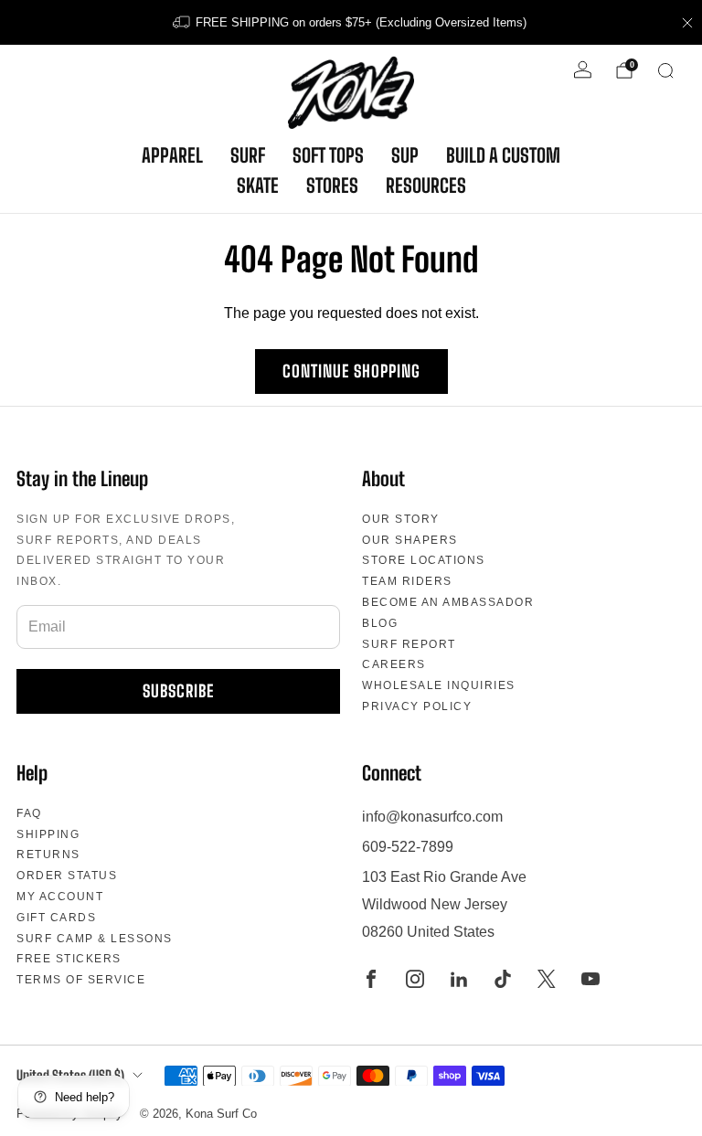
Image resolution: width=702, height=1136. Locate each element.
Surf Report (409, 644)
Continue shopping (351, 371)
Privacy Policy (417, 706)
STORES (332, 185)
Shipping (48, 834)
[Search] (665, 70)
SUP (405, 155)
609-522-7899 (407, 847)
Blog (380, 623)
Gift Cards (56, 917)
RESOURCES (426, 185)
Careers (394, 664)
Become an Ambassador (448, 602)
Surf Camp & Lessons (94, 938)
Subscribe (178, 691)
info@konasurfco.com (432, 816)
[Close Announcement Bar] (687, 23)
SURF (247, 155)
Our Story (401, 519)
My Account (59, 896)
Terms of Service (80, 979)
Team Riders (407, 581)
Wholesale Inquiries (439, 685)
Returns (48, 854)
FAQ (29, 813)
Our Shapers (410, 540)
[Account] (582, 70)
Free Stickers (69, 958)
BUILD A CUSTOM (503, 155)
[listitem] (351, 22)
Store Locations (423, 560)
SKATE (258, 185)
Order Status (66, 875)
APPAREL (172, 155)
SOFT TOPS (328, 155)
